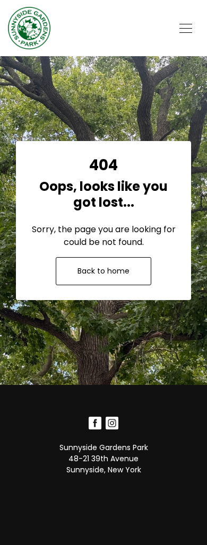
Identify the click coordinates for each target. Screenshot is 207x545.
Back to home (103, 271)
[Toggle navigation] (185, 28)
